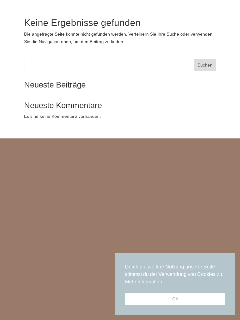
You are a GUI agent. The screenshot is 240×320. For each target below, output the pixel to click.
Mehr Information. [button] (144, 281)
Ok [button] (175, 298)
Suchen (205, 65)
